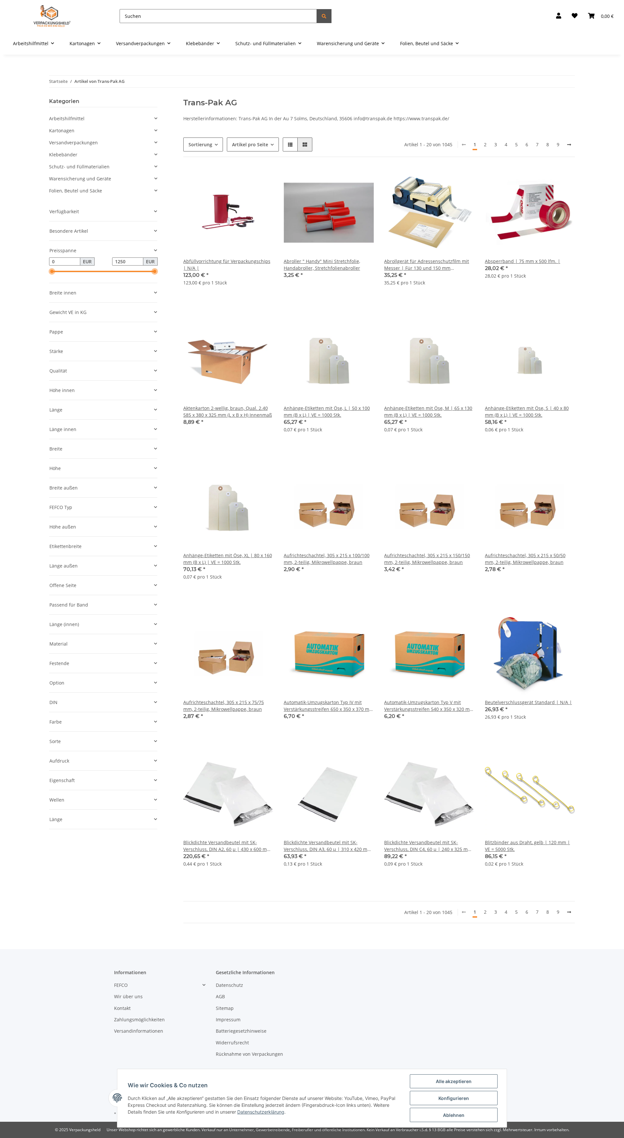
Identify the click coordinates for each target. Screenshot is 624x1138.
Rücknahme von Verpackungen (249, 1054)
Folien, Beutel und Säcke (75, 191)
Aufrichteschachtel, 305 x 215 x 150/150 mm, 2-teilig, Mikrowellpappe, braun (427, 558)
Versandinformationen (138, 1031)
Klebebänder (63, 154)
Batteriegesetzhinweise (241, 1031)
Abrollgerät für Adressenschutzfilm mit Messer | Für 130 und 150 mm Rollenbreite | (426, 264)
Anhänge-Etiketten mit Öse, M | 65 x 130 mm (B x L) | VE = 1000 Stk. (428, 411)
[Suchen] (324, 16)
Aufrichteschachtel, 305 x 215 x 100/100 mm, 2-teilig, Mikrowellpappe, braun (327, 558)
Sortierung (200, 144)
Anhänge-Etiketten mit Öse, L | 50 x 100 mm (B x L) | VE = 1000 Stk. (327, 411)
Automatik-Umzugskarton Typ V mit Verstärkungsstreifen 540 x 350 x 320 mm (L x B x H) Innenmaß (429, 706)
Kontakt (122, 1008)
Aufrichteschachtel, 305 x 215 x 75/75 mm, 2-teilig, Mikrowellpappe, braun (223, 705)
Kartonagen (61, 130)
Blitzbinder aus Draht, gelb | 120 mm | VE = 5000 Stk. (527, 845)
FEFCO (121, 985)
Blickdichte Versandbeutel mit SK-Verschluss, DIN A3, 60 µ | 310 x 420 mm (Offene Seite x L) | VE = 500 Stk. (327, 846)
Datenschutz (229, 985)
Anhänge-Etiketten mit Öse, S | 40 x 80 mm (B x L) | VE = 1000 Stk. (527, 411)
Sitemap (225, 1008)
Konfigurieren (453, 1098)
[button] (558, 16)
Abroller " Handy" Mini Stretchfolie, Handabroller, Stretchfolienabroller (322, 264)
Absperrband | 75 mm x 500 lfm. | (522, 261)
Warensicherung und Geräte (80, 179)
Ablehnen (453, 1115)
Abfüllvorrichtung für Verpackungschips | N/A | (226, 264)
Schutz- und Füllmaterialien (79, 167)
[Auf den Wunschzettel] (262, 178)
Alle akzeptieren (454, 1081)
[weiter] (569, 144)
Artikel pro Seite (250, 144)
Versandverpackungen (73, 142)
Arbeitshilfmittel (66, 118)
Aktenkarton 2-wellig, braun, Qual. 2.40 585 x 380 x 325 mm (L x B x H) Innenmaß (227, 411)
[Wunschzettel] (574, 16)
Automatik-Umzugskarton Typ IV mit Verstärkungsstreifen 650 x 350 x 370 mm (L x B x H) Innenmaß (328, 706)
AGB (220, 996)
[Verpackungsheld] (52, 16)
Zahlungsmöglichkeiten (139, 1019)
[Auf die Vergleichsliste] (245, 178)
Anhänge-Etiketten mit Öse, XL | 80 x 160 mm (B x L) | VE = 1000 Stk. (227, 558)
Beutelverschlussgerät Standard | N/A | (528, 702)
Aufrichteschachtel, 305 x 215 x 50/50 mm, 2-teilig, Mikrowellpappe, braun (525, 558)
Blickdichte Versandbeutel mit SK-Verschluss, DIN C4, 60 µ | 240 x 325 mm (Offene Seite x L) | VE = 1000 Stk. (428, 846)
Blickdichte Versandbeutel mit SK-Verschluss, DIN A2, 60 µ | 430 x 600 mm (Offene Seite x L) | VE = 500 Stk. (227, 846)
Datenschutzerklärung (260, 1112)
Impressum (228, 1019)
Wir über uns (128, 996)
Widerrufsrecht (232, 1043)
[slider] (51, 271)
